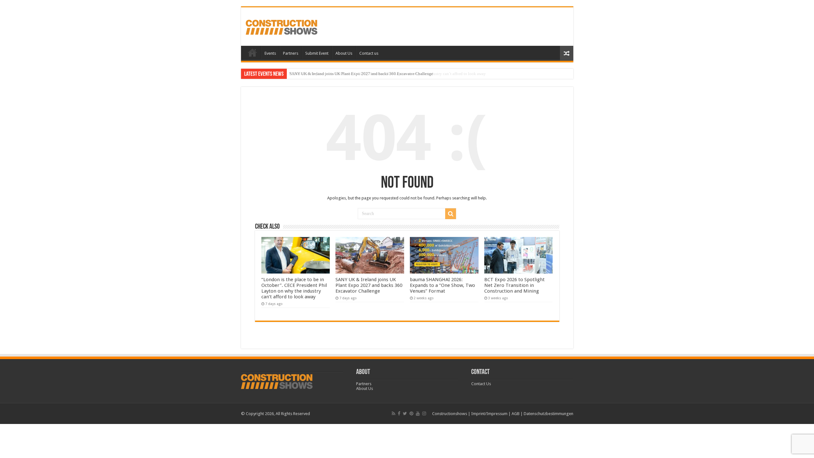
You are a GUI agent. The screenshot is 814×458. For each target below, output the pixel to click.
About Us (343, 53)
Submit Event (316, 53)
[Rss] (393, 413)
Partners (290, 53)
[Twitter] (405, 413)
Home (252, 52)
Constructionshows (449, 413)
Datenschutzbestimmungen (548, 413)
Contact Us (481, 383)
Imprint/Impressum (489, 413)
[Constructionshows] (281, 26)
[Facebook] (399, 413)
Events (270, 53)
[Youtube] (417, 413)
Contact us (368, 53)
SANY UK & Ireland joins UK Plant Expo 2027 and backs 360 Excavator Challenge (361, 73)
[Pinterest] (411, 413)
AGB (516, 413)
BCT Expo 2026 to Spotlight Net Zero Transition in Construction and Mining (514, 285)
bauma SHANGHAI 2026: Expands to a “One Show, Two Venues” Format (442, 285)
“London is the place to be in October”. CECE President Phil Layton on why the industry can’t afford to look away (294, 288)
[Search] (450, 213)
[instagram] (424, 413)
